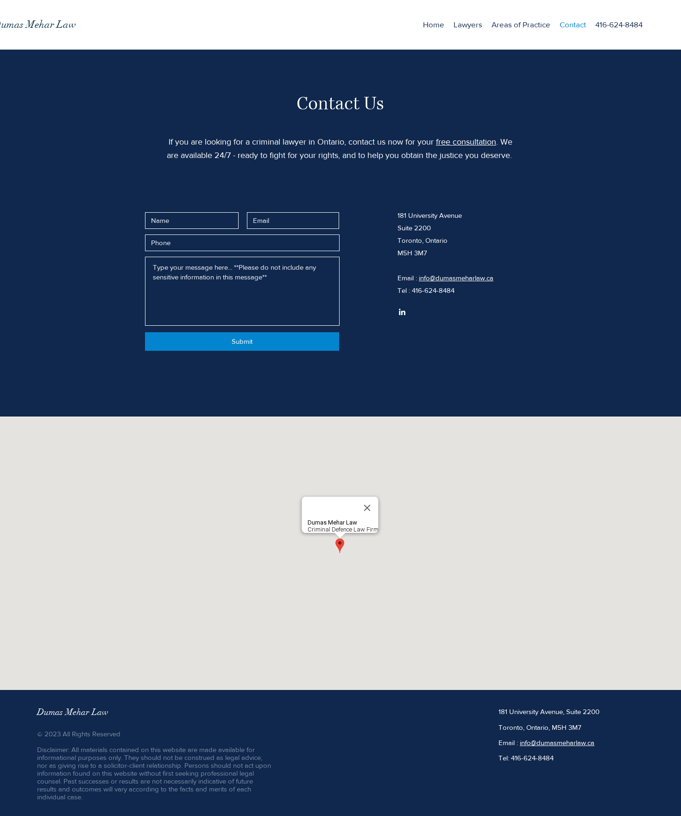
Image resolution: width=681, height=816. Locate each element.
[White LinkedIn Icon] (402, 311)
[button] (521, 24)
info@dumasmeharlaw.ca (456, 278)
